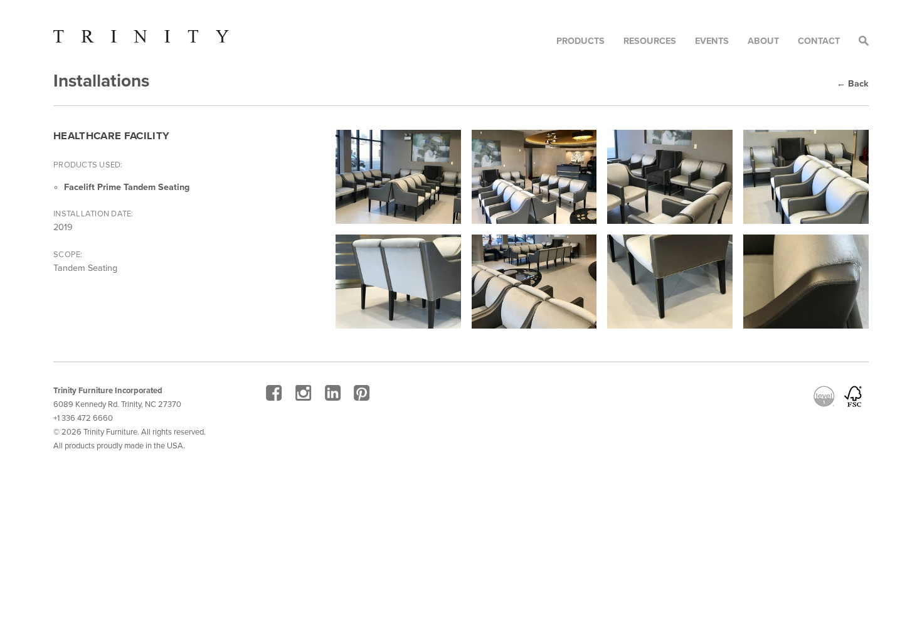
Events (712, 41)
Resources (649, 41)
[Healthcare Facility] (398, 177)
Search (864, 41)
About (763, 41)
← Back (853, 83)
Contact (819, 41)
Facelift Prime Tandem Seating (126, 187)
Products (580, 41)
